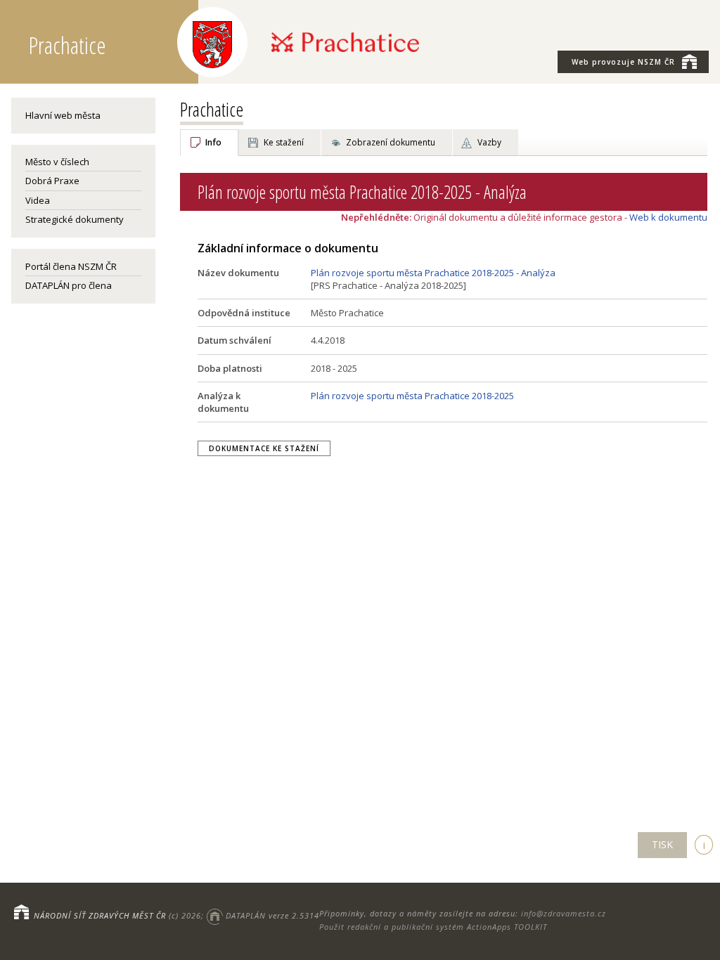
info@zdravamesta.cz (563, 913)
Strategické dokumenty (74, 219)
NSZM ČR (623, 62)
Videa (37, 200)
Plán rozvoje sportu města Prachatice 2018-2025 (412, 395)
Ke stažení (284, 142)
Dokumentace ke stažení (264, 448)
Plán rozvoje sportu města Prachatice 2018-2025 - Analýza (433, 272)
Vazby (489, 142)
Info (213, 142)
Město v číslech (57, 161)
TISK (662, 844)
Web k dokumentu (668, 217)
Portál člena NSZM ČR (71, 266)
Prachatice (211, 109)
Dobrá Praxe (52, 180)
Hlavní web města (63, 115)
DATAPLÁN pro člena (68, 285)
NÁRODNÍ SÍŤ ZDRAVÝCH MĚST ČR (100, 915)
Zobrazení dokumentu (390, 142)
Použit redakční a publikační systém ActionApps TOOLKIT (433, 926)
